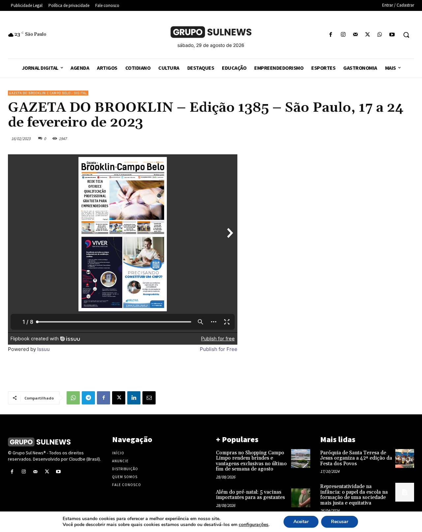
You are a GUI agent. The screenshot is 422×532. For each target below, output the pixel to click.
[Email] (149, 397)
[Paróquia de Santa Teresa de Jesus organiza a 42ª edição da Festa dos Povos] (404, 458)
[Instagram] (343, 34)
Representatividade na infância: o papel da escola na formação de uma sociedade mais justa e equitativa (354, 494)
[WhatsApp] (380, 34)
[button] (406, 35)
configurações (253, 525)
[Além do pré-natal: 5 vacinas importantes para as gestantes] (300, 497)
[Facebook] (330, 34)
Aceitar (301, 521)
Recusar (339, 521)
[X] (367, 34)
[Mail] (355, 34)
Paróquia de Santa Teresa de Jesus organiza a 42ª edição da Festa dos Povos (356, 458)
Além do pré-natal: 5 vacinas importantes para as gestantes (250, 495)
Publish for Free (218, 349)
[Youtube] (392, 34)
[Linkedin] (133, 397)
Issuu (43, 349)
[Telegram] (88, 397)
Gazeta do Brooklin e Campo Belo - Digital (48, 93)
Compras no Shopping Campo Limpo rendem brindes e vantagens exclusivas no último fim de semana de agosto (251, 461)
